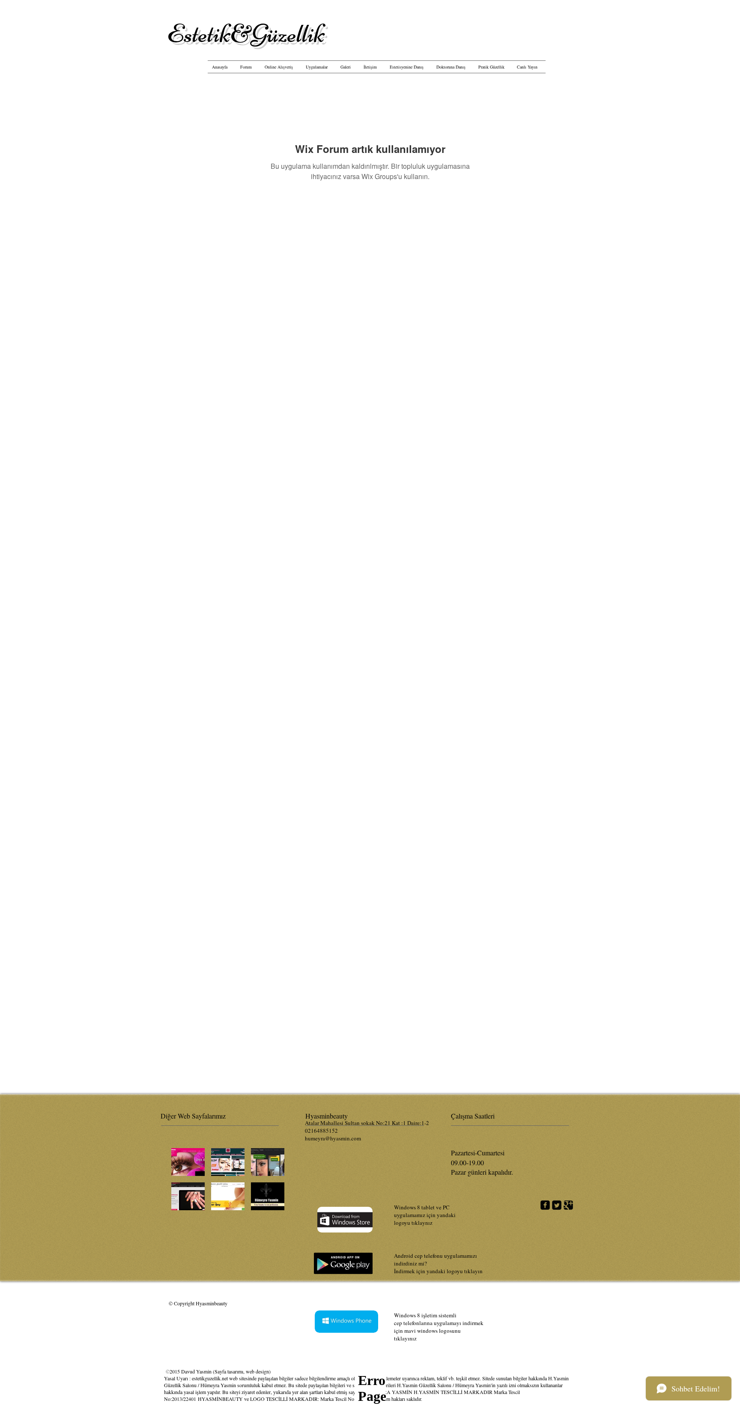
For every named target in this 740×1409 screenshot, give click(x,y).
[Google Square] (568, 1205)
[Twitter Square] (556, 1205)
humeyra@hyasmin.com (333, 1138)
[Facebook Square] (545, 1205)
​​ (246, 33)
